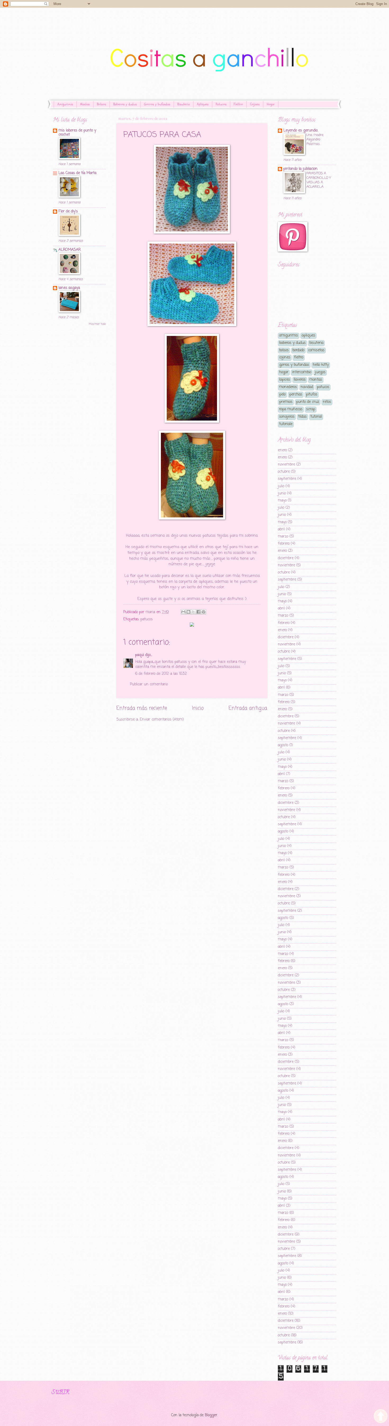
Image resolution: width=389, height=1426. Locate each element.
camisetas (316, 350)
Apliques (203, 104)
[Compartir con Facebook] (198, 611)
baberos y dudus (292, 343)
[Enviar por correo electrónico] (183, 611)
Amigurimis (65, 104)
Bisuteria (183, 104)
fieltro (298, 357)
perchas (295, 394)
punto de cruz (307, 402)
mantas (315, 379)
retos (327, 402)
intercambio (301, 372)
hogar (283, 372)
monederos (288, 387)
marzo (283, 536)
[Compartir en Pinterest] (203, 611)
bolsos (284, 350)
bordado (298, 350)
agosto (283, 745)
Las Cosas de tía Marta (77, 173)
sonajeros (287, 417)
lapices (284, 379)
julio (281, 486)
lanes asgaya (69, 288)
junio (282, 493)
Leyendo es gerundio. (300, 130)
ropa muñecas (290, 409)
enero (282, 450)
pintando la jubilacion (300, 169)
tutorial (316, 417)
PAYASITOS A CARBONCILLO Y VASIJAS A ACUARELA (318, 180)
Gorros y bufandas (157, 104)
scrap (310, 409)
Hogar (271, 104)
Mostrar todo (97, 324)
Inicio (198, 708)
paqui (139, 655)
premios (285, 402)
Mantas (85, 104)
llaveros (300, 379)
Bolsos (101, 104)
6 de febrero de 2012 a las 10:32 (161, 674)
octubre (284, 472)
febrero (284, 543)
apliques (308, 335)
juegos (320, 372)
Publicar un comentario (149, 684)
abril (281, 529)
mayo (282, 500)
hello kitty (321, 365)
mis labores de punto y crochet (77, 133)
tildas (302, 417)
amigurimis (288, 335)
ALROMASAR (69, 250)
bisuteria (316, 343)
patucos (147, 619)
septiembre (287, 479)
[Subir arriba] (381, 1417)
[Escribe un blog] (188, 611)
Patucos (221, 104)
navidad (307, 387)
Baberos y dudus (125, 104)
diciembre (285, 558)
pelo (282, 394)
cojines (284, 357)
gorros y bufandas (294, 365)
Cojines (255, 104)
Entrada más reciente (141, 708)
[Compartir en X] (193, 611)
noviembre (286, 464)
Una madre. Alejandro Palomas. (315, 140)
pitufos (311, 394)
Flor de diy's (68, 211)
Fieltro (238, 104)
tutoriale (285, 424)
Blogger (211, 1415)
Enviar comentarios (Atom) (162, 719)
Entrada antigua (248, 708)
